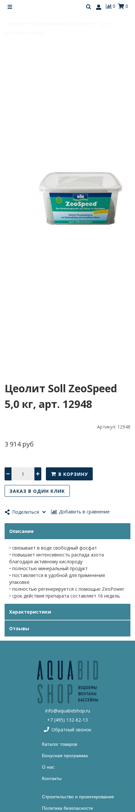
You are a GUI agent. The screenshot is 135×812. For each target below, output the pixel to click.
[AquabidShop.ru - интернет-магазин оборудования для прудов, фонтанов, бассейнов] (67, 682)
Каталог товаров (59, 744)
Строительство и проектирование (78, 796)
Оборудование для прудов (61, 23)
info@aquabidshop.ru (67, 711)
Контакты (52, 778)
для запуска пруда (25, 32)
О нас (48, 767)
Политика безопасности (67, 808)
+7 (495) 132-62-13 (67, 720)
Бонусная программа (65, 755)
